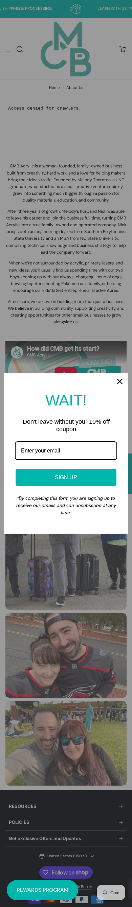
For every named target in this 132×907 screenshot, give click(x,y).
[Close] (120, 381)
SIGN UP (66, 477)
